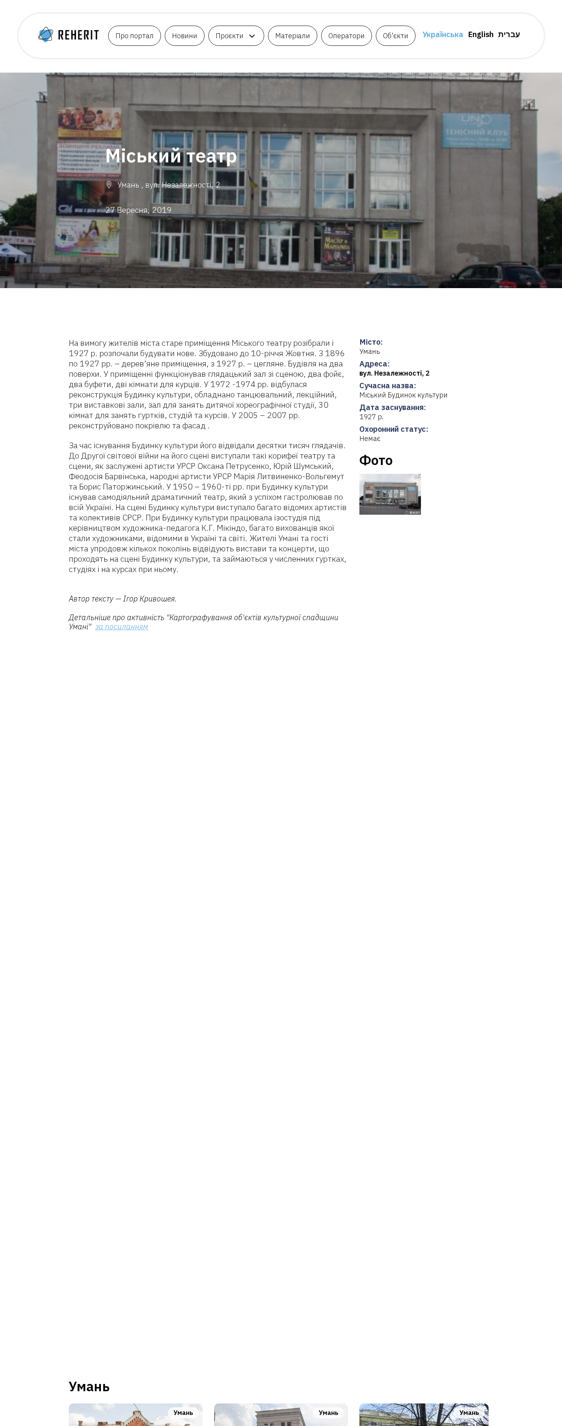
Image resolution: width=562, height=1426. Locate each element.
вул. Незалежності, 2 (394, 373)
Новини (184, 35)
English (481, 34)
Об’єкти (395, 35)
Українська (442, 34)
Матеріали (292, 35)
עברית (509, 34)
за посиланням (121, 626)
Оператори (346, 35)
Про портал (134, 35)
